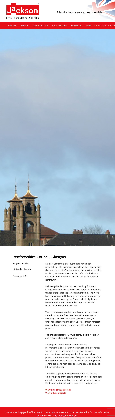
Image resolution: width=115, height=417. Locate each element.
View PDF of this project (58, 389)
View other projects (55, 392)
